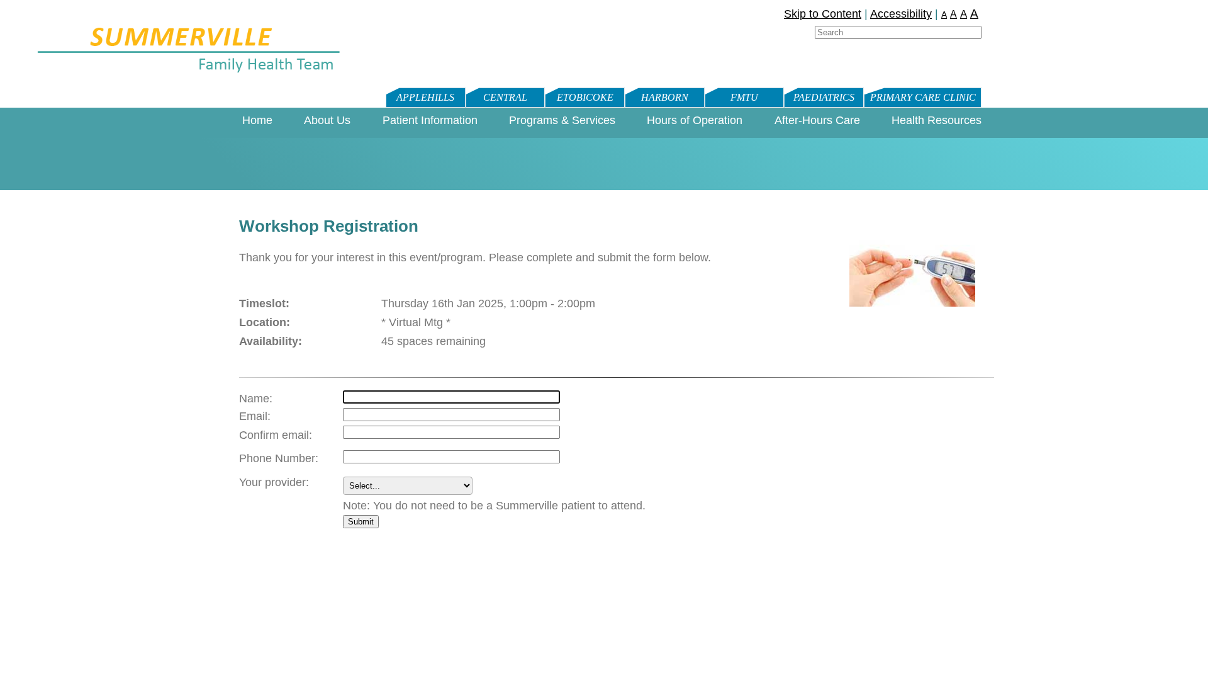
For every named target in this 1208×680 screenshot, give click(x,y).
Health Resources (937, 120)
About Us (327, 120)
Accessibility (901, 14)
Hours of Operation (694, 120)
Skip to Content (822, 14)
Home (257, 120)
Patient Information (430, 120)
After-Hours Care (817, 120)
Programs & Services (562, 120)
